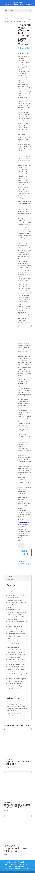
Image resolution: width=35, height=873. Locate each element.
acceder (13, 713)
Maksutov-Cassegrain (24, 564)
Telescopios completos (13, 19)
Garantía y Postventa (12, 869)
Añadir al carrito (24, 552)
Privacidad (21, 862)
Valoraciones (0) (11, 579)
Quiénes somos (10, 864)
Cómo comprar (23, 864)
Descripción (9, 576)
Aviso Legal (11, 862)
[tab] (17, 576)
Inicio (5, 19)
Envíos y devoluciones (16, 866)
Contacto (25, 869)
